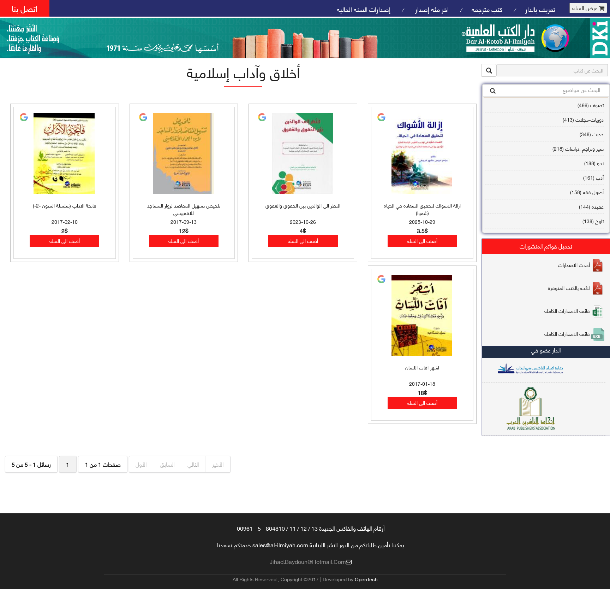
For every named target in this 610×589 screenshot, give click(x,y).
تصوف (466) (591, 105)
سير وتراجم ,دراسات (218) (578, 148)
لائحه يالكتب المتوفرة (569, 287)
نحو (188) (594, 163)
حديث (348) (592, 134)
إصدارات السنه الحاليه (363, 9)
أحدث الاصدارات (574, 264)
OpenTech (366, 579)
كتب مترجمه (487, 9)
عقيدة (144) (591, 206)
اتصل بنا (24, 8)
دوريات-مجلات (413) (583, 119)
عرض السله (585, 8)
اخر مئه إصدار (431, 9)
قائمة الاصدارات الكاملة (567, 310)
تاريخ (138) (593, 221)
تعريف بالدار (540, 9)
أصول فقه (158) (587, 192)
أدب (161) (593, 177)
